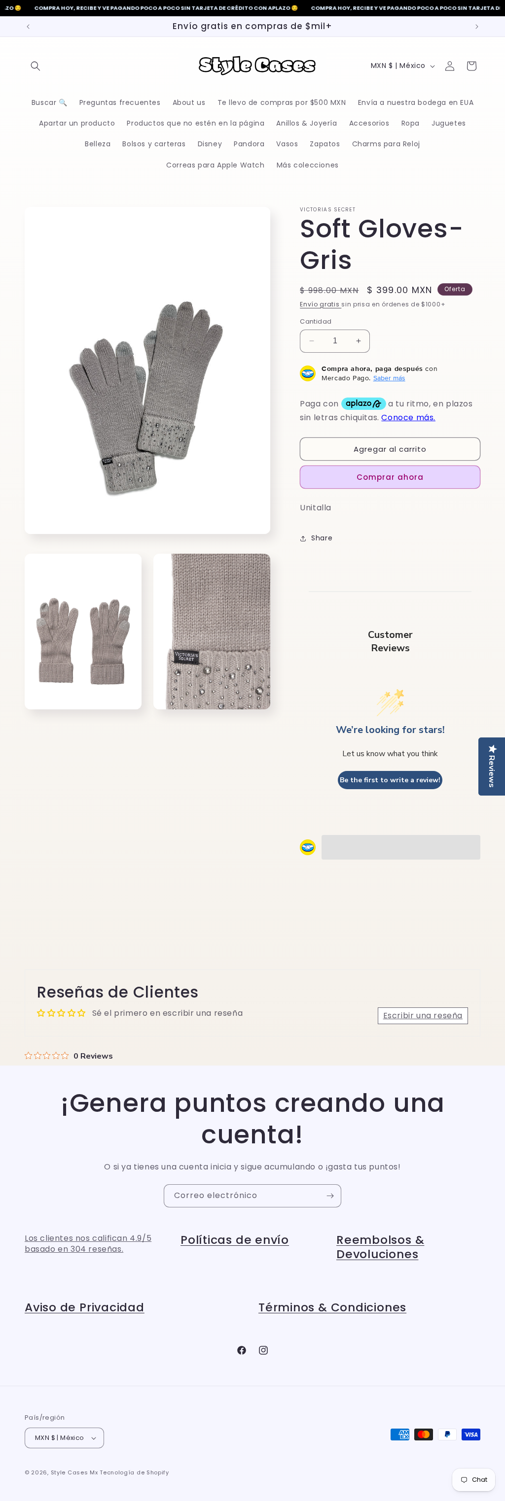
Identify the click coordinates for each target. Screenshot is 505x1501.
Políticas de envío (234, 1240)
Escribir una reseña (423, 1015)
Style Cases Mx (74, 1472)
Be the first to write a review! (390, 780)
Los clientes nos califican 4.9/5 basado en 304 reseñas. (88, 1244)
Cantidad (315, 321)
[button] (35, 66)
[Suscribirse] (330, 1195)
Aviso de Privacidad (84, 1307)
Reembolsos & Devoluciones (380, 1247)
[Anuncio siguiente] (477, 26)
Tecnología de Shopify (134, 1472)
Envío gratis (320, 304)
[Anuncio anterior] (28, 26)
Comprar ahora (390, 477)
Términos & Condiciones (332, 1307)
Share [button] (321, 538)
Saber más (389, 378)
